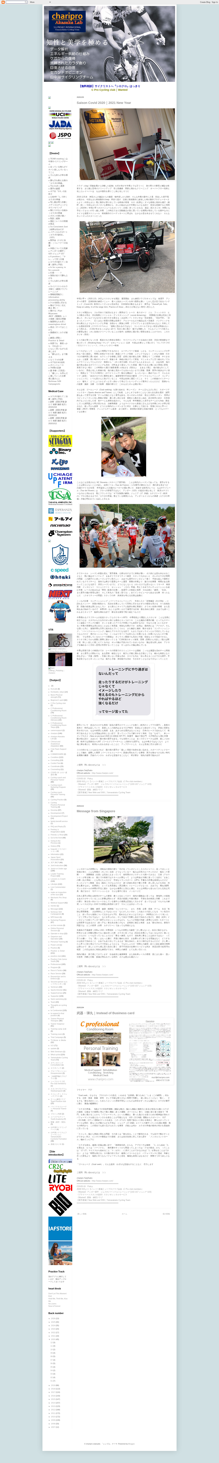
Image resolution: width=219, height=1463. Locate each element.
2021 (53, 1336)
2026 (53, 1318)
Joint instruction (57, 865)
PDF (90, 1090)
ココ (104, 765)
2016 (53, 1396)
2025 (53, 1322)
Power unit (55, 945)
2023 (53, 1329)
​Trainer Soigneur (57, 1024)
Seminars (54, 987)
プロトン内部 (56, 1114)
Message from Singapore (96, 811)
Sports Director (57, 990)
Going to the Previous (55, 842)
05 (52, 1367)
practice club (56, 956)
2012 (53, 1410)
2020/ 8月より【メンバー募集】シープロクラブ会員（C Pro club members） (110, 781)
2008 (53, 1424)
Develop (54, 810)
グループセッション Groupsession (59, 1072)
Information (55, 854)
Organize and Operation (56, 938)
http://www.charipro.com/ (102, 773)
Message (54, 909)
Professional (56, 964)
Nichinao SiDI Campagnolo (56, 913)
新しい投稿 (81, 1214)
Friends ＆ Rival (57, 835)
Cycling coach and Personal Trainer (58, 779)
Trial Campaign (57, 1037)
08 (52, 1356)
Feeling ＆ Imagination (55, 831)
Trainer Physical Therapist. (57, 1020)
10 (52, 1350)
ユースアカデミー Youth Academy (58, 1118)
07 (52, 1360)
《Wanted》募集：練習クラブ (90, 790)
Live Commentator (58, 887)
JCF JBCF (55, 863)
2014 (53, 1403)
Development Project (59, 816)
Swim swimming (57, 999)
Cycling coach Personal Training (58, 793)
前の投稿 (166, 1214)
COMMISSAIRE (57, 754)
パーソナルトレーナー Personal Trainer (59, 1108)
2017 (53, 1392)
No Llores (52, 1304)
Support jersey (56, 993)
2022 (53, 1333)
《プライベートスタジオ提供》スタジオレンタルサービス (102, 787)
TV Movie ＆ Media (58, 1040)
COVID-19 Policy (99, 326)
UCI (52, 1045)
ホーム (124, 1214)
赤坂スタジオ (56, 1144)
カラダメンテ (56, 1068)
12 (52, 1343)
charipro (54, 733)
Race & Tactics (57, 970)
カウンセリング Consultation (57, 1064)
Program (54, 967)
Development (56, 813)
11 (52, 1346)
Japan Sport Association (55, 858)
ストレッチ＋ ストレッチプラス (59, 1095)
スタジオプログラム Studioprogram (59, 1090)
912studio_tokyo (57, 692)
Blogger (131, 1444)
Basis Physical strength (56, 696)
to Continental (56, 1010)
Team (53, 1002)
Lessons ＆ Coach (58, 879)
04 (52, 1370)
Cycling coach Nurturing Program (58, 786)
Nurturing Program (58, 920)
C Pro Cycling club (58, 703)
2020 (53, 1339)
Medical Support (57, 903)
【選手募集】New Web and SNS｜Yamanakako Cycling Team (103, 792)
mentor (53, 906)
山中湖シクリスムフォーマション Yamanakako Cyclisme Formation (59, 1136)
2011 (53, 1413)
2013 (53, 1406)
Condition (55, 757)
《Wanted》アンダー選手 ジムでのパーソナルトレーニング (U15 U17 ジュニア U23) (114, 784)
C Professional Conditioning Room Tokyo (58, 725)
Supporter (55, 996)
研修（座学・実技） (59, 1122)
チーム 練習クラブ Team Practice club (58, 1100)
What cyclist (55, 1055)
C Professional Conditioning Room (58, 709)
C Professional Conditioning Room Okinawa (58, 718)
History (53, 846)
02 (52, 1377)
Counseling (55, 769)
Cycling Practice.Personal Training (58, 805)
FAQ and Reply (57, 827)
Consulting (55, 760)
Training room (56, 1034)
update (53, 1048)
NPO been (55, 917)
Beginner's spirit (57, 700)
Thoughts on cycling (59, 1005)
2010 (53, 1417)
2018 (53, 1389)
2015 (53, 1399)
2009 (53, 1420)
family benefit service (59, 821)
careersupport (56, 730)
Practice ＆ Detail (58, 951)
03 (52, 1374)
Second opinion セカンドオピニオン (59, 983)
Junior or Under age (59, 869)
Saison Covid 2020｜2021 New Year (104, 103)
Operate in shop (57, 934)
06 (52, 1363)
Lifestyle (54, 884)
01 (52, 1381)
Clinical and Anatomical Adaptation (55, 744)
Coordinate (55, 766)
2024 (53, 1325)
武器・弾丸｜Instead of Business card (105, 1013)
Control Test (55, 763)
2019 (53, 1385)
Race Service (56, 974)
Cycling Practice (57, 800)
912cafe (54, 689)
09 (52, 1353)
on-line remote (56, 925)
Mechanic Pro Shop (59, 898)
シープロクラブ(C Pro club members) (58, 1082)
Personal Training (58, 942)
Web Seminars (57, 1052)
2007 (53, 1427)
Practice (54, 948)
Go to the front (56, 838)
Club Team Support (58, 749)
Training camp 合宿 (58, 1029)
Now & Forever (54, 1306)
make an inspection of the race (58, 893)
